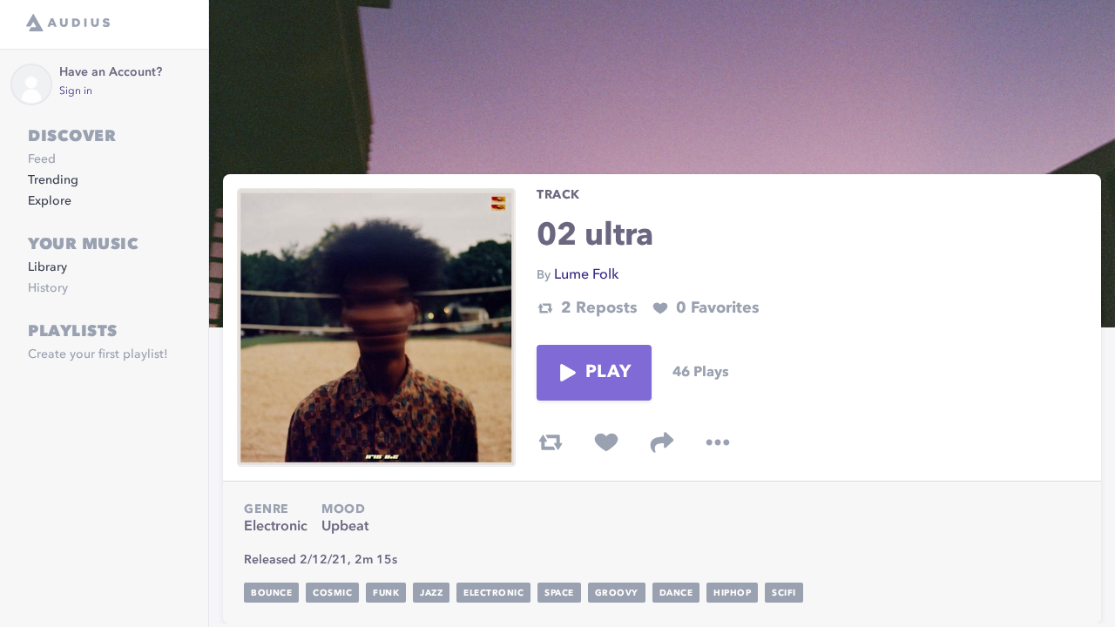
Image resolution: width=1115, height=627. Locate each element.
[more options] (718, 442)
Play (608, 372)
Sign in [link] (75, 91)
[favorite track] (606, 442)
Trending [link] (53, 180)
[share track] (662, 442)
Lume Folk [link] (586, 275)
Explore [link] (49, 201)
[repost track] (550, 442)
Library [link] (47, 267)
